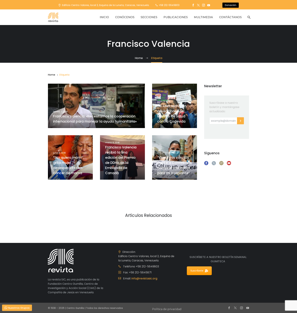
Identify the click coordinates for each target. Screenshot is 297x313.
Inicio (104, 17)
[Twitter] (198, 5)
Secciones (149, 17)
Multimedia (203, 17)
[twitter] (214, 163)
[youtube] (229, 163)
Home (51, 74)
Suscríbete (196, 270)
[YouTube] (208, 5)
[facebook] (206, 163)
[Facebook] (193, 5)
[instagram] (221, 163)
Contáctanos (230, 17)
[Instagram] (203, 5)
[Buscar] (248, 17)
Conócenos (124, 17)
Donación (230, 5)
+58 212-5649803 (169, 5)
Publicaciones (175, 17)
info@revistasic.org (144, 278)
